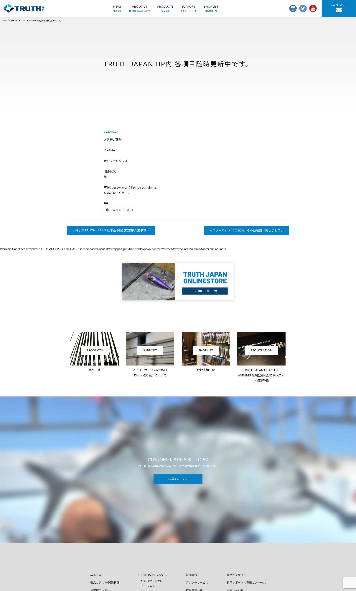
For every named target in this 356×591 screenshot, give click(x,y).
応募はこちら (178, 478)
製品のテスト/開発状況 (104, 582)
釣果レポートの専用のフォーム (246, 582)
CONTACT (339, 4)
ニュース (95, 574)
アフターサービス (197, 582)
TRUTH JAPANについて (152, 574)
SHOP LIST (211, 8)
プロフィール (147, 586)
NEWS (117, 8)
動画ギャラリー (236, 574)
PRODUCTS (165, 8)
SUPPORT (188, 8)
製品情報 (191, 574)
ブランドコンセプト (151, 581)
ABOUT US (139, 8)
